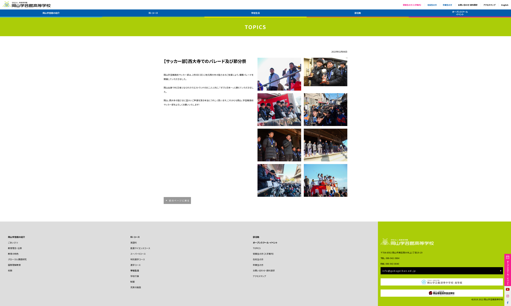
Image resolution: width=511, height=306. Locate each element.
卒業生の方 (447, 4)
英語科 (133, 242)
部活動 (358, 13)
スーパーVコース (138, 253)
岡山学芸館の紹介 (51, 13)
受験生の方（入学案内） (412, 4)
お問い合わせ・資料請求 (467, 4)
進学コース (135, 264)
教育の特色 (13, 253)
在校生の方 (432, 4)
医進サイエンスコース (140, 248)
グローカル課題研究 (17, 259)
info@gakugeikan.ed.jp (399, 270)
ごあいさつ (13, 242)
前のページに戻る (179, 200)
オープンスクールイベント (460, 13)
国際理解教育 (14, 264)
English (504, 4)
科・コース (153, 13)
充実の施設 (135, 287)
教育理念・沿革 (15, 248)
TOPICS (257, 248)
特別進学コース (137, 259)
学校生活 (255, 13)
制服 (132, 281)
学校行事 (134, 276)
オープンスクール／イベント (507, 272)
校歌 (10, 270)
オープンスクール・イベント (265, 242)
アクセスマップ (489, 4)
